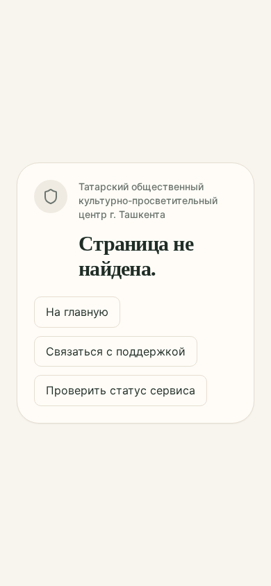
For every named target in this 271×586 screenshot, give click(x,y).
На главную (77, 312)
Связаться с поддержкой (116, 351)
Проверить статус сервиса (120, 390)
